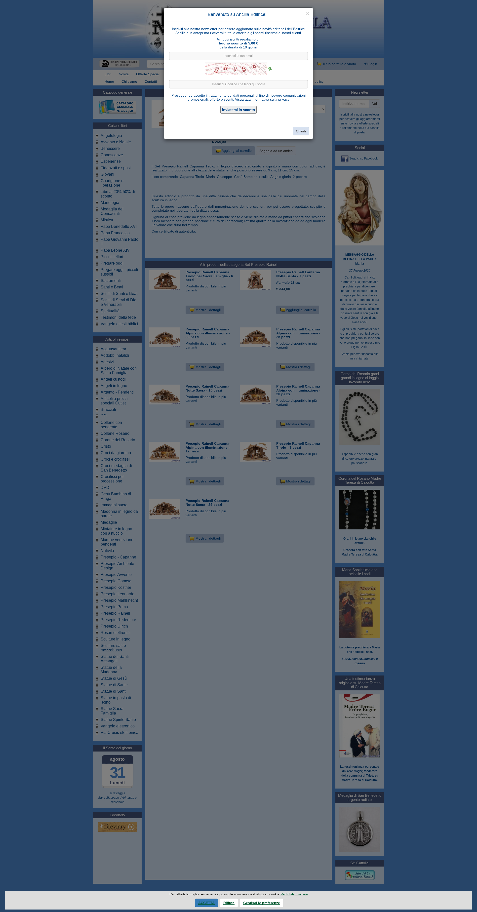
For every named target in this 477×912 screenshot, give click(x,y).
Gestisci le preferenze (261, 903)
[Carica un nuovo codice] (270, 69)
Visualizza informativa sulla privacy (262, 99)
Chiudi (301, 131)
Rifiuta (229, 903)
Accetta (206, 903)
